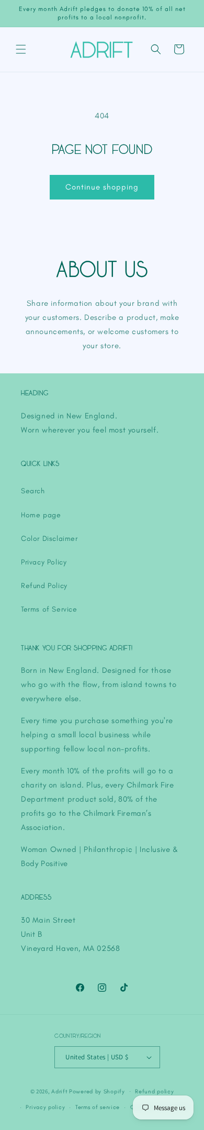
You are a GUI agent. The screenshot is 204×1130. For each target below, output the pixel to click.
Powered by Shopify (97, 1091)
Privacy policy (45, 1107)
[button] (20, 49)
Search (33, 490)
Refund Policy (44, 585)
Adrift (59, 1091)
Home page (41, 515)
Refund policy (154, 1091)
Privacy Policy (43, 562)
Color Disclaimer (49, 538)
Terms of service (97, 1107)
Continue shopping (102, 187)
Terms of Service (49, 609)
